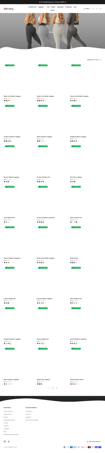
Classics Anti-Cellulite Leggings (79, 96)
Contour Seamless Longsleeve (46, 217)
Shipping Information (9, 420)
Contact (6, 423)
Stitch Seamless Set (76, 217)
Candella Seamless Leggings (12, 339)
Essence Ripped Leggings (11, 177)
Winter (53, 7)
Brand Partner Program (32, 420)
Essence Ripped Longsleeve (12, 258)
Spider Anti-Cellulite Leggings (45, 96)
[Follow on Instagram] (5, 441)
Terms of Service (8, 411)
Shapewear (60, 7)
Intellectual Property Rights (11, 434)
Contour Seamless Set (43, 177)
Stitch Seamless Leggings (44, 136)
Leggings (41, 7)
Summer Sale (32, 7)
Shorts (52, 10)
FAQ (5, 431)
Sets (48, 7)
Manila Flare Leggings (43, 379)
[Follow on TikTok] (9, 441)
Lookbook (6, 428)
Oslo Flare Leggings (76, 177)
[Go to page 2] (56, 388)
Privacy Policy (7, 414)
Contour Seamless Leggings (12, 136)
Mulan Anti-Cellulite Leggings (12, 96)
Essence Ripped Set (10, 298)
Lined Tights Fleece (9, 217)
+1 (12, 100)
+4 (45, 141)
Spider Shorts (74, 258)
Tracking (6, 426)
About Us (28, 414)
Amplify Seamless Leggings (78, 136)
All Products (29, 411)
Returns (6, 417)
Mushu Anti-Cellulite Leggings (45, 258)
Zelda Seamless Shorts (76, 379)
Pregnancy (68, 7)
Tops (75, 7)
